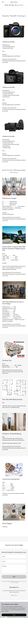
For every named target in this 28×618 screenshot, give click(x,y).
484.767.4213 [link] (14, 2)
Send (14, 576)
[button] (3, 2)
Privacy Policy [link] (22, 581)
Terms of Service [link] (13, 582)
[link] (14, 5)
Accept (14, 614)
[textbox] (14, 556)
